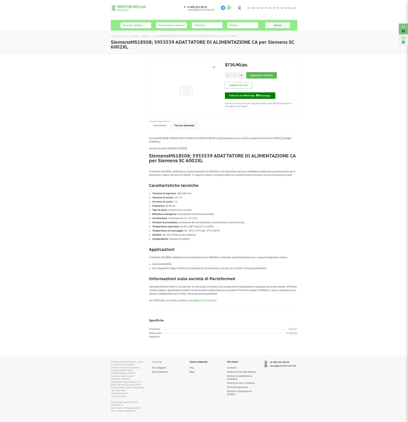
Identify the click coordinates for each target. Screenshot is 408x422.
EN (253, 8)
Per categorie (159, 367)
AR (294, 8)
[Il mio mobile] (239, 8)
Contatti (232, 367)
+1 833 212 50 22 (197, 7)
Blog (191, 371)
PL (278, 8)
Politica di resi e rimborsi (240, 383)
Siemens (293, 329)
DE (261, 8)
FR (270, 8)
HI (286, 8)
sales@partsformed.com (202, 300)
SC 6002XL (292, 333)
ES (257, 8)
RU (249, 8)
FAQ (191, 367)
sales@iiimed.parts (119, 396)
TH (282, 8)
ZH (289, 8)
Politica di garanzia (237, 387)
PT (266, 8)
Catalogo (157, 361)
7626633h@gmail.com (120, 393)
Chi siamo (232, 361)
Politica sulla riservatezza (241, 371)
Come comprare (198, 361)
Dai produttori (160, 371)
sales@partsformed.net (201, 9)
